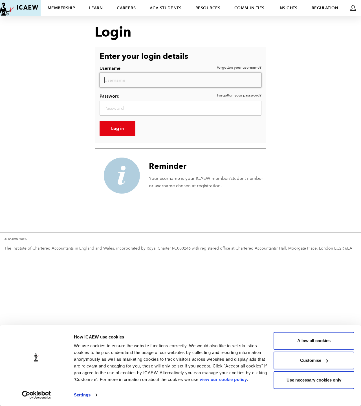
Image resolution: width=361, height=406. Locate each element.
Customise (310, 360)
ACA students (165, 7)
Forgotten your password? (239, 95)
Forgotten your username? (239, 67)
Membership (61, 7)
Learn (96, 7)
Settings (82, 394)
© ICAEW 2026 (16, 239)
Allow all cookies (314, 340)
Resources (207, 7)
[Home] (19, 8)
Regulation (325, 7)
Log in (117, 128)
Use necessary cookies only (314, 380)
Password (180, 96)
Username (180, 68)
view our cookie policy (223, 379)
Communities (249, 7)
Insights (288, 7)
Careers (126, 7)
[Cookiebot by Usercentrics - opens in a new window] (36, 395)
